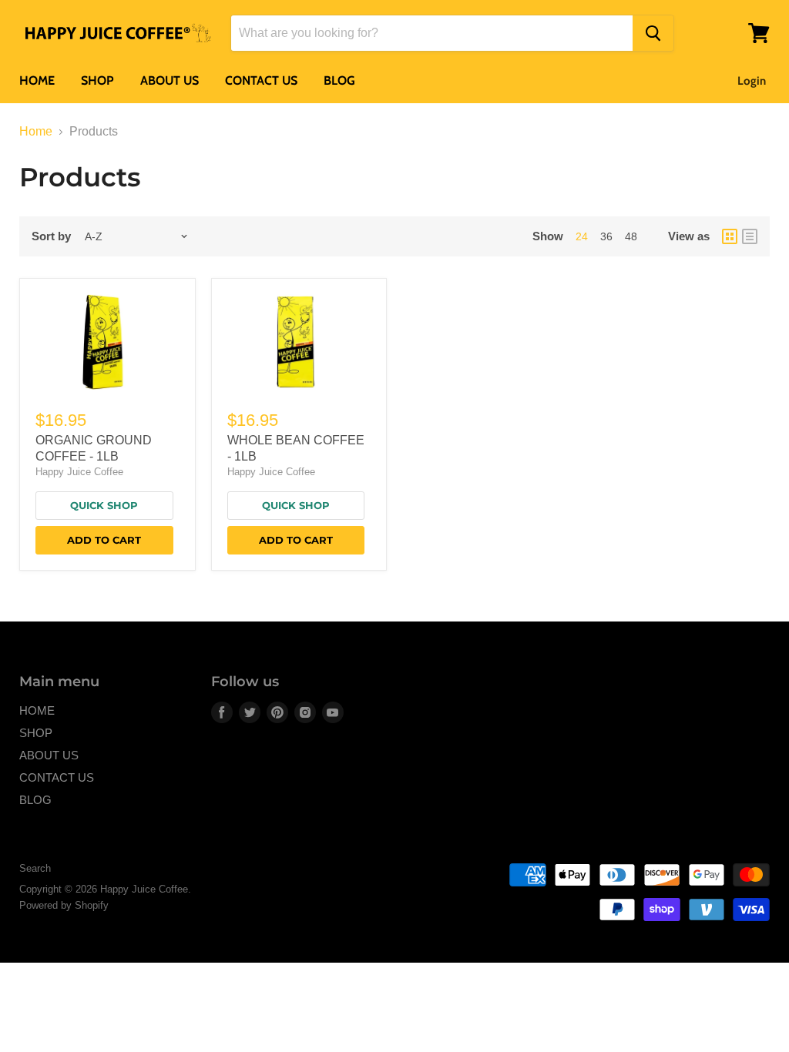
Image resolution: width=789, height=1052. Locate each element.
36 (606, 236)
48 (631, 236)
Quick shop (104, 505)
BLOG (339, 80)
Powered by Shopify (64, 905)
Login (751, 81)
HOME (37, 80)
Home (35, 131)
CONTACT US (261, 80)
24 (582, 236)
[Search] (653, 33)
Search (35, 868)
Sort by (51, 236)
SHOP (97, 80)
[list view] (749, 236)
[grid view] (729, 236)
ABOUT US (169, 80)
